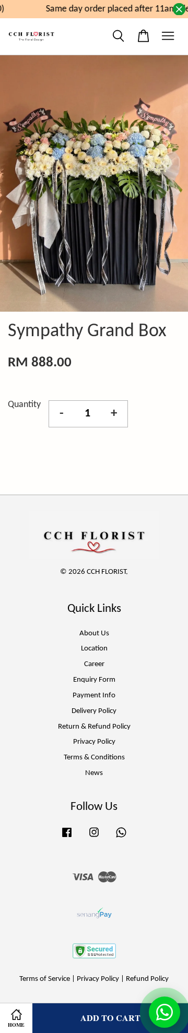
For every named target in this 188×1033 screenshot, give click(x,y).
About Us (94, 633)
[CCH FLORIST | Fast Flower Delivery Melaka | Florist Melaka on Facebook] (67, 838)
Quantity (24, 405)
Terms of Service (44, 979)
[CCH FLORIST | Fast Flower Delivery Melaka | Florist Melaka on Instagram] (94, 838)
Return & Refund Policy (94, 727)
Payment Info (94, 695)
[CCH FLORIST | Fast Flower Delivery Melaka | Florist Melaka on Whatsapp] (121, 838)
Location (94, 649)
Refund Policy (147, 979)
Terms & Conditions (94, 757)
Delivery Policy (94, 711)
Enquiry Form (94, 680)
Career (94, 664)
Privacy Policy (94, 742)
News (94, 773)
